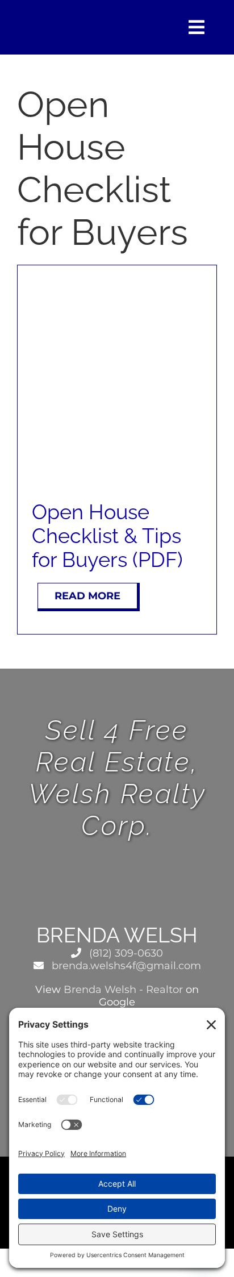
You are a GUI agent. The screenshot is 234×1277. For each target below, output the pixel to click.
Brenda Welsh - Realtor (123, 989)
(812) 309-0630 (124, 953)
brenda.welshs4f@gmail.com (125, 965)
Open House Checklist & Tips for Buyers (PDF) (107, 535)
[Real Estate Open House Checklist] (117, 283)
